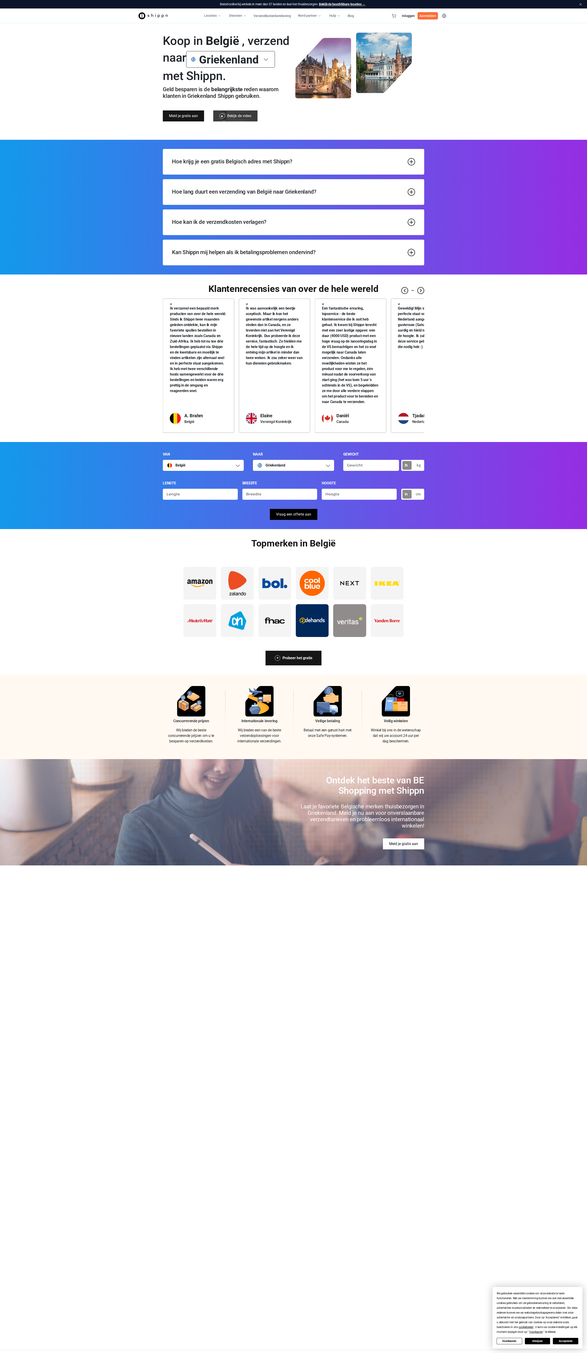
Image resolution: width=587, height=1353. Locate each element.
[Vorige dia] (404, 290)
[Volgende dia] (420, 290)
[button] (526, 1327)
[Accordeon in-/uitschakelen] (411, 161)
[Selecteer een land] (238, 466)
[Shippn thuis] (153, 15)
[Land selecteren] (266, 59)
